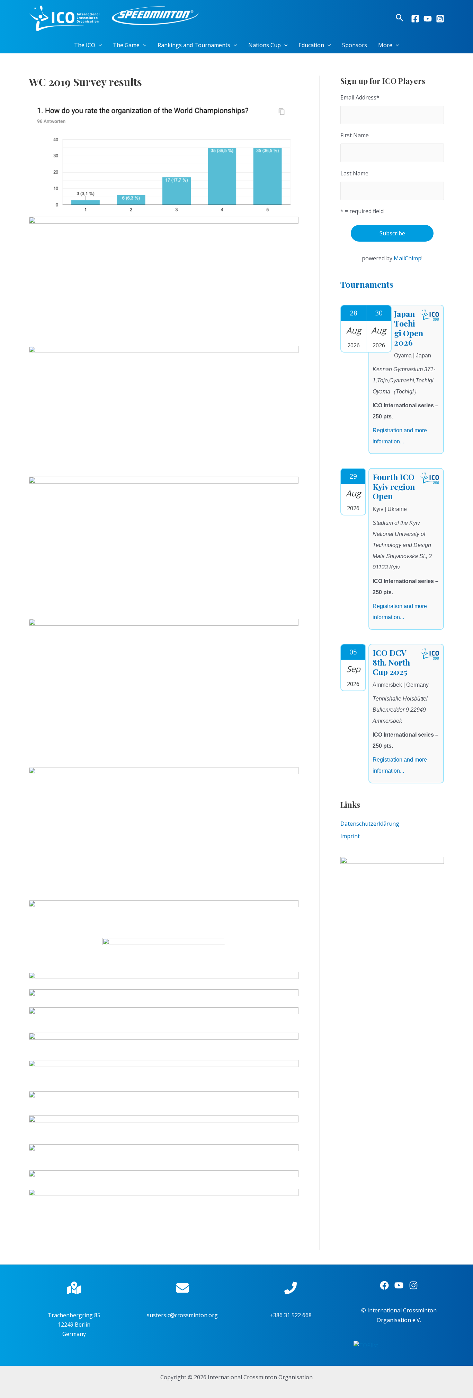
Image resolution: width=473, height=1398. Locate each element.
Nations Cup (264, 45)
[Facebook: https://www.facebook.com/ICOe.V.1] (384, 1285)
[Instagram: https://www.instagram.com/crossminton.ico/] (413, 1285)
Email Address (360, 97)
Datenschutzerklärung (369, 823)
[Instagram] (440, 19)
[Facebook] (415, 19)
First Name (354, 135)
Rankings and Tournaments (194, 45)
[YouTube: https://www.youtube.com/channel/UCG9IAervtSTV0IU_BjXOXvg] (399, 1285)
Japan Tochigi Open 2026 (408, 328)
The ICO (84, 45)
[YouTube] (427, 19)
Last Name (354, 173)
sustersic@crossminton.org (182, 1315)
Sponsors (354, 45)
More (385, 45)
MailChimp (407, 258)
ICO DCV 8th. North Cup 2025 (391, 662)
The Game (126, 45)
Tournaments (366, 284)
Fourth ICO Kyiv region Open (394, 486)
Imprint (350, 836)
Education (311, 45)
